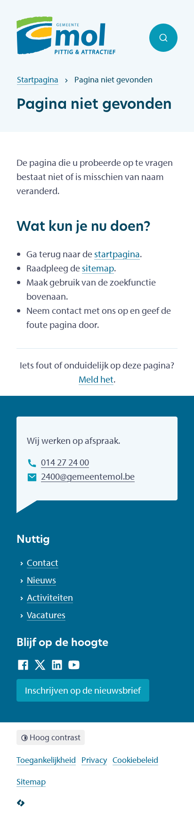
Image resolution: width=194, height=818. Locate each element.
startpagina (117, 254)
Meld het (96, 379)
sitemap (98, 268)
